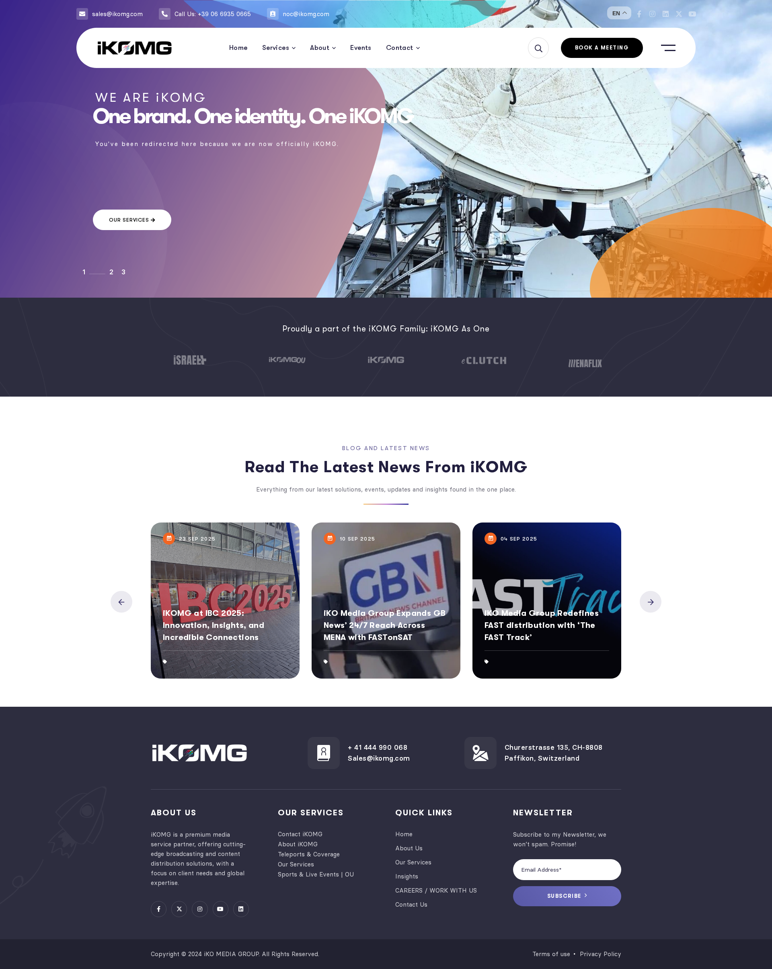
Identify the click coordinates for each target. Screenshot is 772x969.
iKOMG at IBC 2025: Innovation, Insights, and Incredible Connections (213, 625)
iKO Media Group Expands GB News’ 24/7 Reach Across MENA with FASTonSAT (385, 625)
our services (130, 220)
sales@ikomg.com (117, 14)
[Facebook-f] (639, 13)
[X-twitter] (679, 13)
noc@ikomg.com (306, 14)
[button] (121, 602)
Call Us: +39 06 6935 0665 (213, 14)
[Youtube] (692, 13)
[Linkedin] (665, 13)
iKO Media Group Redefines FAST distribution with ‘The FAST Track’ (542, 625)
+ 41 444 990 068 (377, 747)
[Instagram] (652, 13)
